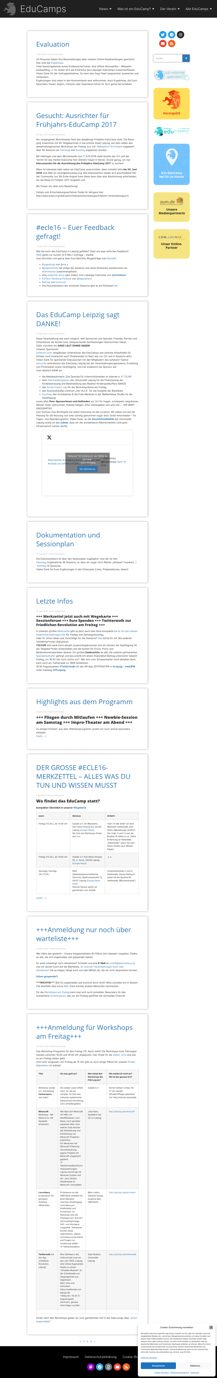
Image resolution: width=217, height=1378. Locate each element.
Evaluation (52, 44)
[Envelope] (163, 43)
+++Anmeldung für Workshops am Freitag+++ (84, 1032)
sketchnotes (49, 271)
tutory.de (61, 282)
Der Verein (168, 9)
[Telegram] (171, 34)
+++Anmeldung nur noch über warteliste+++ (83, 934)
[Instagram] (180, 34)
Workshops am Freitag (57, 992)
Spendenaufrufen (45, 655)
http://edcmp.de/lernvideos (122, 1192)
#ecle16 (111, 258)
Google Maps (87, 830)
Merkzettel (64, 631)
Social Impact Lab (57, 387)
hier (116, 285)
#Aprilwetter (55, 459)
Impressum (194, 1372)
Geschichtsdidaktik (103, 419)
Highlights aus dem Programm (84, 701)
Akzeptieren (158, 1365)
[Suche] (186, 58)
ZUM (128, 376)
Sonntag (80, 150)
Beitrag (46, 282)
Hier (100, 638)
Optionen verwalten (149, 1357)
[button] (211, 1327)
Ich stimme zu (87, 468)
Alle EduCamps (197, 9)
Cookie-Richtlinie (161, 1372)
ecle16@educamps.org (122, 963)
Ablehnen (195, 1365)
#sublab (52, 463)
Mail (66, 986)
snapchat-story (55, 275)
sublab (64, 422)
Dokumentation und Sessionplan (68, 539)
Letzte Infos (54, 601)
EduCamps (43, 8)
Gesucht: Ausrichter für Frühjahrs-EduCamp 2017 (76, 120)
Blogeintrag (48, 264)
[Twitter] (163, 34)
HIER (38, 254)
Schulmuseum (58, 995)
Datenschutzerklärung (179, 1372)
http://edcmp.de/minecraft (122, 1111)
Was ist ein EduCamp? (134, 9)
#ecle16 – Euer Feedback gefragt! (75, 232)
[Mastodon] (90, 1367)
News (103, 9)
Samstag (65, 150)
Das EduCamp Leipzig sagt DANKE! (77, 319)
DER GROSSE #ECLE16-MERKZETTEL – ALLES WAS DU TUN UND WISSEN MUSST (83, 776)
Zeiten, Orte (119, 1054)
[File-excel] (108, 1367)
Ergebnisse (57, 62)
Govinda (46, 394)
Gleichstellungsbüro (59, 380)
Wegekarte (80, 807)
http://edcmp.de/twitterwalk (122, 1254)
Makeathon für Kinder (109, 146)
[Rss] (171, 43)
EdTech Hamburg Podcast (56, 278)
